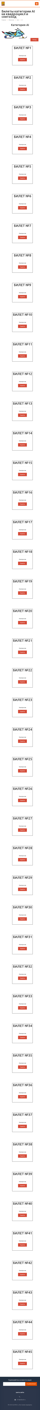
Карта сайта (20, 1392)
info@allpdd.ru (21, 1399)
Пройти (22, 59)
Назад (35, 39)
